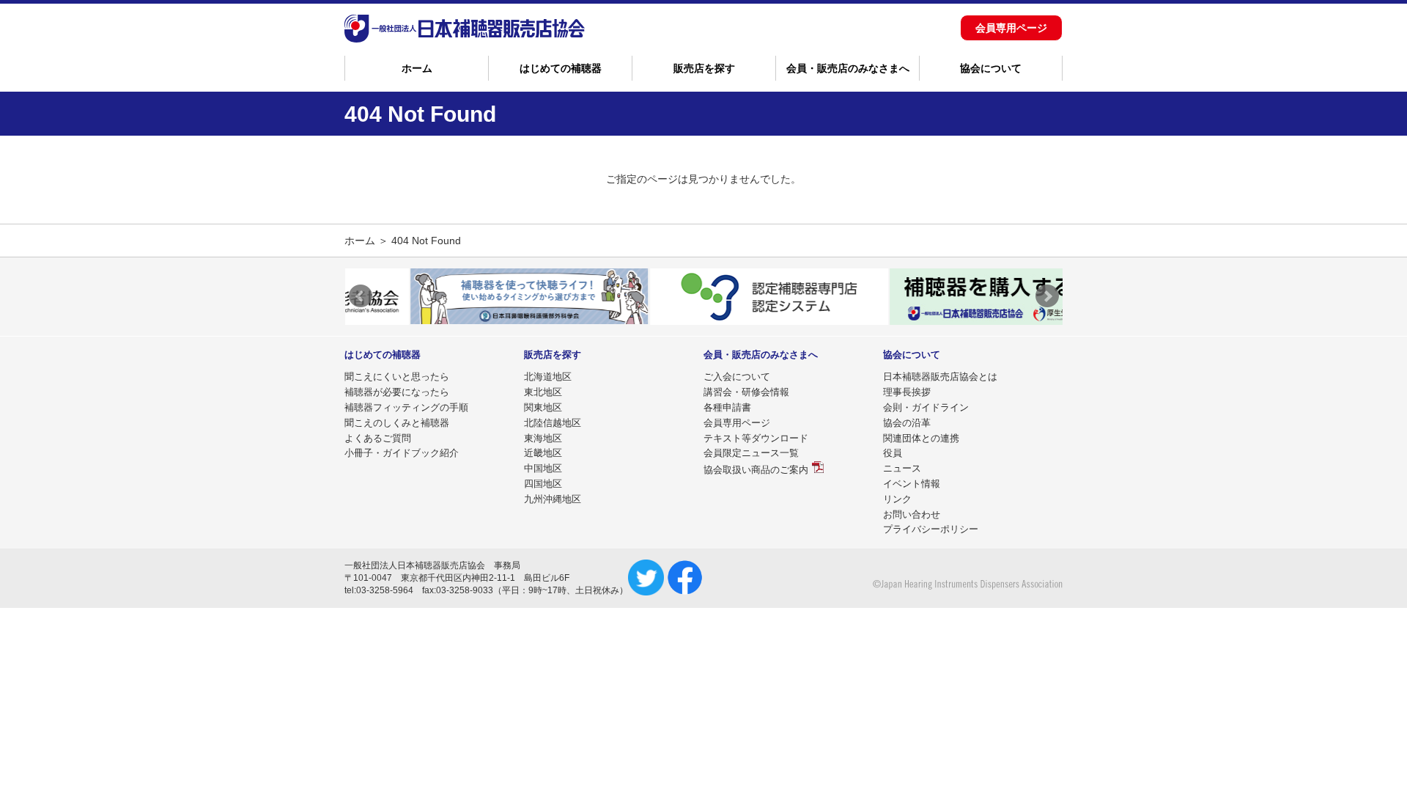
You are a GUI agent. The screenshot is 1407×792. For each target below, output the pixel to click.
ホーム (417, 68)
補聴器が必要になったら (396, 392)
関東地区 (543, 407)
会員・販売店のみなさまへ (847, 68)
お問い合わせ (911, 514)
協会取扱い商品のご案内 (756, 469)
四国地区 (543, 483)
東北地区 (543, 392)
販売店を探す (704, 68)
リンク (897, 499)
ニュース (902, 468)
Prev (360, 296)
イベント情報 (911, 483)
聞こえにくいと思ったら (396, 376)
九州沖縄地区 (552, 499)
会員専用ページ (1011, 28)
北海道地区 (548, 376)
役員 (892, 453)
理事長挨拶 (907, 392)
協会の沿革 (907, 423)
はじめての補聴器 (561, 68)
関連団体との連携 (921, 438)
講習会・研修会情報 (746, 392)
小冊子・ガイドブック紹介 (401, 453)
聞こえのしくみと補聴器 (396, 423)
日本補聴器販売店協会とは (940, 376)
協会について (991, 68)
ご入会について (737, 376)
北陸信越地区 (552, 423)
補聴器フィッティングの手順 (406, 407)
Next (1047, 296)
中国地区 (543, 468)
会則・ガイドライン (926, 407)
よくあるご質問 (377, 438)
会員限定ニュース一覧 (751, 453)
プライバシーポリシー (930, 529)
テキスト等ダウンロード (756, 438)
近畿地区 (543, 453)
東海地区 (543, 438)
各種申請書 (727, 407)
